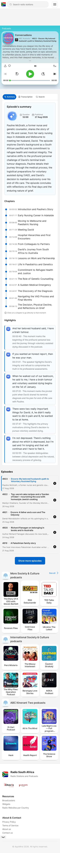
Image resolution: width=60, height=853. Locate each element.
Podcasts (6, 28)
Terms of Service (10, 825)
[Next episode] (54, 74)
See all (52, 573)
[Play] (30, 74)
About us (6, 829)
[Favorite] (9, 66)
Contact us (7, 832)
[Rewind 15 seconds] (17, 74)
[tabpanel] (30, 282)
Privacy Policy (9, 822)
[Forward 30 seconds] (43, 74)
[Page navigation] (55, 4)
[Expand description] (30, 60)
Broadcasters (8, 800)
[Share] (5, 66)
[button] (35, 66)
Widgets (6, 804)
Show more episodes (30, 560)
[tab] (9, 96)
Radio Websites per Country (15, 807)
